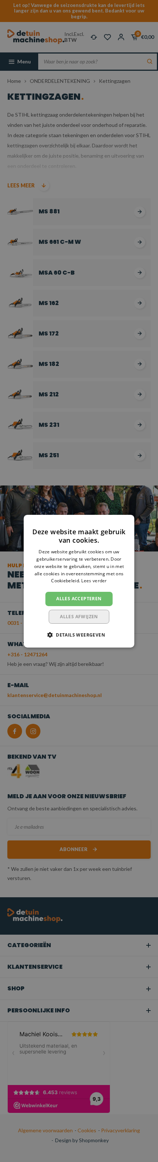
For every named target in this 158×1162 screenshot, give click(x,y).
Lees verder (94, 581)
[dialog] (79, 581)
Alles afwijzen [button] (79, 616)
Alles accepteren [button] (78, 598)
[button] (79, 634)
